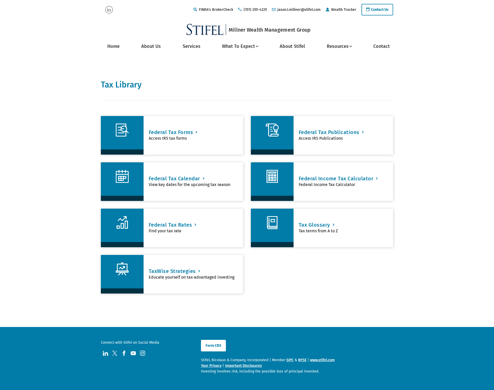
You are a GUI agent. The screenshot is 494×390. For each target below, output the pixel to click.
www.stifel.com (322, 360)
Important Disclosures (243, 366)
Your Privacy (211, 366)
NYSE (302, 360)
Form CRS (213, 345)
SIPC (290, 360)
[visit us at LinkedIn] (109, 10)
